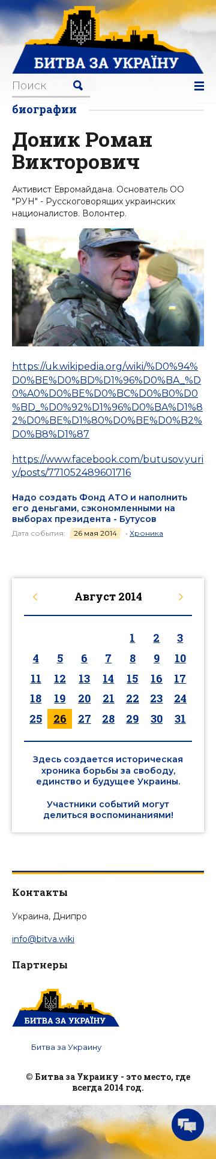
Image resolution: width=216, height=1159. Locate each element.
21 (109, 698)
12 (60, 678)
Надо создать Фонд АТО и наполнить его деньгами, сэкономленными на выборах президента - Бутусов (99, 508)
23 (156, 698)
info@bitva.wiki (43, 939)
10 (180, 658)
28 (108, 718)
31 (180, 718)
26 (60, 718)
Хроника (146, 533)
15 (132, 678)
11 (36, 678)
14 (108, 678)
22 (132, 698)
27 (84, 718)
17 (180, 678)
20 (84, 698)
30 (157, 718)
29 (132, 718)
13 (84, 678)
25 (35, 718)
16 (157, 678)
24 (180, 698)
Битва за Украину (66, 1047)
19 (59, 698)
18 (35, 698)
